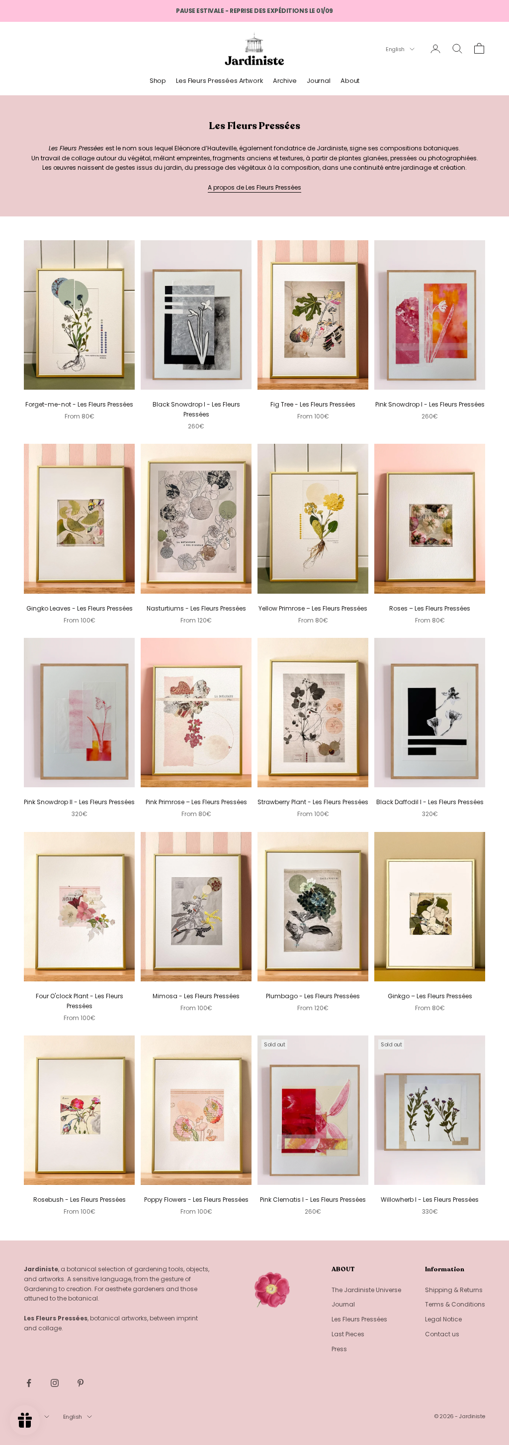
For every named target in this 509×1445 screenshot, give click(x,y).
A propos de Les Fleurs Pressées (254, 187)
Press (339, 1349)
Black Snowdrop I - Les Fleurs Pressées (196, 409)
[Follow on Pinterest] (80, 1383)
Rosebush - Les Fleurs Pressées (79, 1199)
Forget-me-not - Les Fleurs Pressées (79, 404)
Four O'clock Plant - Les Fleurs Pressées (79, 1001)
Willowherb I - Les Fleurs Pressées (430, 1199)
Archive (285, 80)
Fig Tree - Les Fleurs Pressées (312, 404)
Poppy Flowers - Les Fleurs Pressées (196, 1199)
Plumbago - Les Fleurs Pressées (313, 996)
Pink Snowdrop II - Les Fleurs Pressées (79, 802)
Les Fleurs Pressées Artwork (219, 80)
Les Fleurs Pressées (359, 1319)
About (349, 80)
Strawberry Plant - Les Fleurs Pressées (312, 802)
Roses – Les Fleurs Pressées (429, 608)
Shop (158, 80)
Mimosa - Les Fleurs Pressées (196, 996)
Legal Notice (443, 1319)
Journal (319, 80)
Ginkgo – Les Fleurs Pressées (430, 996)
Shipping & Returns (454, 1290)
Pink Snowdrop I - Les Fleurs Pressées (430, 404)
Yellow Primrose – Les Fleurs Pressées (312, 608)
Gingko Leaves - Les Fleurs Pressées (79, 608)
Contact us (442, 1334)
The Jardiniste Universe (366, 1290)
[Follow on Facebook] (29, 1383)
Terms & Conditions (455, 1304)
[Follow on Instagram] (55, 1383)
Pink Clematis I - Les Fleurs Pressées (313, 1199)
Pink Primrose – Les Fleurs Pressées (196, 802)
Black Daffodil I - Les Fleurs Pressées (430, 802)
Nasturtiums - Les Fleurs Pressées (196, 608)
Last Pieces (348, 1334)
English (395, 49)
